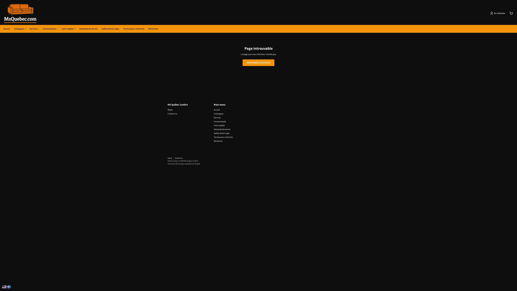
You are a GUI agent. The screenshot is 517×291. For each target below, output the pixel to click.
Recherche (153, 28)
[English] (4, 286)
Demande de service (88, 28)
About (170, 109)
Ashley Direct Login (110, 28)
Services (34, 28)
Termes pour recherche (133, 28)
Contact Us (172, 113)
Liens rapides (68, 28)
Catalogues (19, 28)
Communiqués (50, 28)
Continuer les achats (258, 62)
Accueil (6, 28)
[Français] (9, 286)
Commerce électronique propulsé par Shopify (184, 164)
